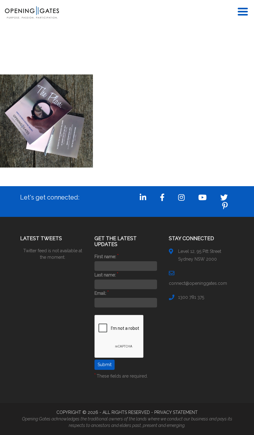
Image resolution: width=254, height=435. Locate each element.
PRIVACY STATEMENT (176, 412)
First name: (106, 256)
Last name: (106, 274)
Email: (101, 293)
